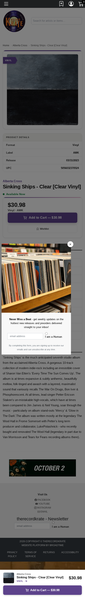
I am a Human (53, 336)
